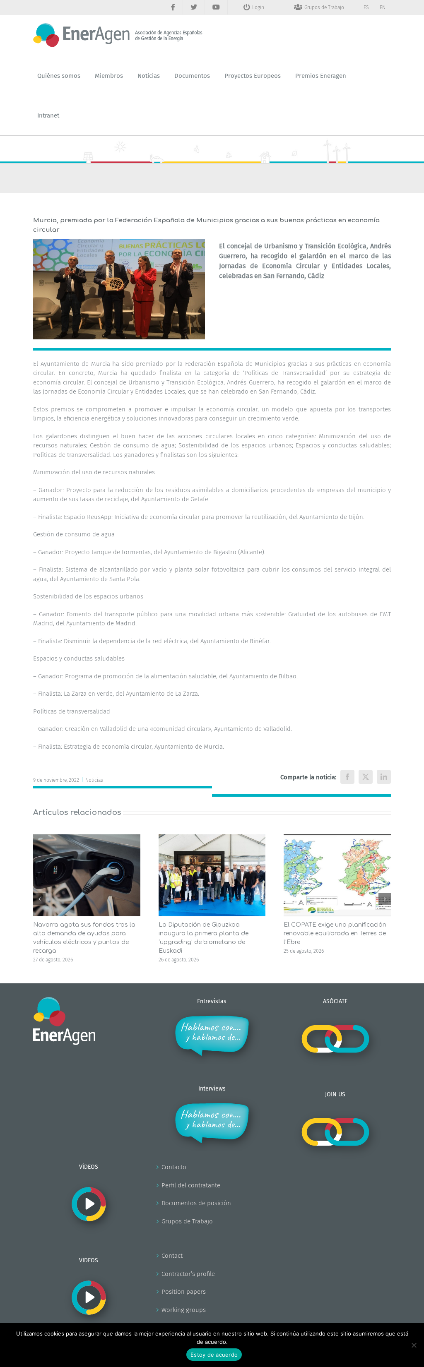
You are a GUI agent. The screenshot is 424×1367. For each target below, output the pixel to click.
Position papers (183, 1291)
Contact (172, 1255)
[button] (39, 899)
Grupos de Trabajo (187, 1221)
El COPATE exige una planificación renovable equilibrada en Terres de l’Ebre (335, 933)
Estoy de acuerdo (214, 1354)
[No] (414, 1345)
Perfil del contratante (190, 1185)
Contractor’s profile (188, 1274)
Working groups (183, 1310)
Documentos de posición (196, 1203)
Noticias (94, 780)
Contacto (173, 1167)
